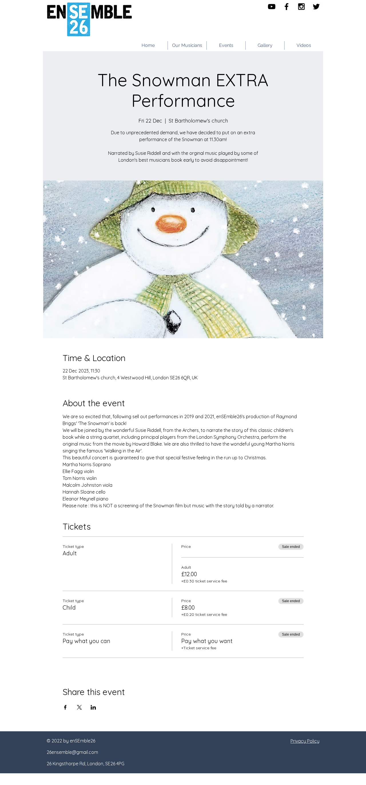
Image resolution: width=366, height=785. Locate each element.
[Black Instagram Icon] (301, 6)
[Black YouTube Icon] (271, 6)
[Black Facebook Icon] (286, 6)
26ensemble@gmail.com (72, 752)
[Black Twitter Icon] (316, 6)
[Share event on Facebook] (65, 707)
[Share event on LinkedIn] (93, 707)
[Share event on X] (79, 707)
